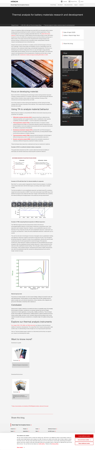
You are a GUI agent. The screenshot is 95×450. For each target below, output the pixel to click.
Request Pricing (74, 1)
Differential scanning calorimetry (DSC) (22, 117)
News (37, 431)
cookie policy (41, 443)
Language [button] (65, 1)
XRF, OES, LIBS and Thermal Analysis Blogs (31, 25)
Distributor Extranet (52, 428)
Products (25, 428)
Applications (25, 431)
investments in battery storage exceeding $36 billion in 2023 (34, 54)
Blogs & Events (14, 25)
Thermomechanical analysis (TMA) (21, 135)
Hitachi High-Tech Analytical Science (20, 4)
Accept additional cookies (84, 436)
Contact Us (13, 428)
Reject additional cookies (84, 443)
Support (75, 4)
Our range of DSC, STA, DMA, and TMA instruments (23, 325)
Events (37, 428)
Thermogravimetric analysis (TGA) (21, 122)
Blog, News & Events (68, 4)
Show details (20, 447)
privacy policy (55, 443)
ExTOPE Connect (51, 431)
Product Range (53, 4)
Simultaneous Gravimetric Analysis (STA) (22, 130)
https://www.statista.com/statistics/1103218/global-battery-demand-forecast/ (30, 406)
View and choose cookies (83, 439)
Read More (64, 75)
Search (82, 1)
